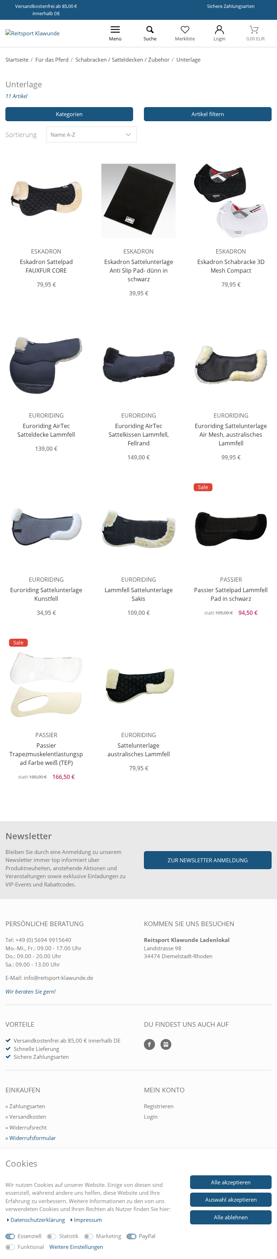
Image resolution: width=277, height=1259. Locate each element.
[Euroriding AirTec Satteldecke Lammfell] (46, 364)
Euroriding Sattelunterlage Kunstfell (46, 594)
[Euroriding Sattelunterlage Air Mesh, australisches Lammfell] (231, 364)
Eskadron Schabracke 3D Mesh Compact (231, 266)
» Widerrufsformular (30, 1137)
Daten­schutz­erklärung (38, 1219)
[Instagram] (163, 1045)
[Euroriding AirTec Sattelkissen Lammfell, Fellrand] (138, 364)
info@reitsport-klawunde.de (58, 977)
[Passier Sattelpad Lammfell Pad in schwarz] (231, 528)
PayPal (147, 1236)
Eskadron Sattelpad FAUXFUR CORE (46, 266)
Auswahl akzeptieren (231, 1199)
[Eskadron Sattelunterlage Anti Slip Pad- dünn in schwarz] (138, 200)
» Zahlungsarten (25, 1106)
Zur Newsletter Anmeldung (208, 860)
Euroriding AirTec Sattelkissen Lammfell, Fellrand (139, 434)
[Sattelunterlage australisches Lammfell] (138, 684)
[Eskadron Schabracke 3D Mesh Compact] (231, 200)
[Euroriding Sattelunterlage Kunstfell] (46, 528)
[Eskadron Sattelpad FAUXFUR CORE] (46, 200)
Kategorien (69, 114)
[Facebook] (149, 1045)
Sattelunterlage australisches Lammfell (138, 749)
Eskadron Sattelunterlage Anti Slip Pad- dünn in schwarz (138, 270)
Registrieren (158, 1106)
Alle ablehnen (231, 1217)
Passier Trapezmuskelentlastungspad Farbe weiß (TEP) (46, 754)
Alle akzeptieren (231, 1182)
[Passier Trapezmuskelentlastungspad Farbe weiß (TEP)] (46, 684)
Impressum (88, 1219)
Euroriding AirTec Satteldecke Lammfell (46, 430)
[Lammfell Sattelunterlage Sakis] (138, 528)
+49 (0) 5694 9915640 (43, 939)
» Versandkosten (25, 1116)
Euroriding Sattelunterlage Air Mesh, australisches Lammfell (231, 434)
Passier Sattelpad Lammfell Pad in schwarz (231, 594)
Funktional (31, 1246)
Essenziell (29, 1236)
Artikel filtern (208, 114)
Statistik (69, 1236)
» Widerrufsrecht (26, 1127)
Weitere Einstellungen (76, 1246)
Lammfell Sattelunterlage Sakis (139, 594)
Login (151, 1116)
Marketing (108, 1236)
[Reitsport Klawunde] (32, 33)
